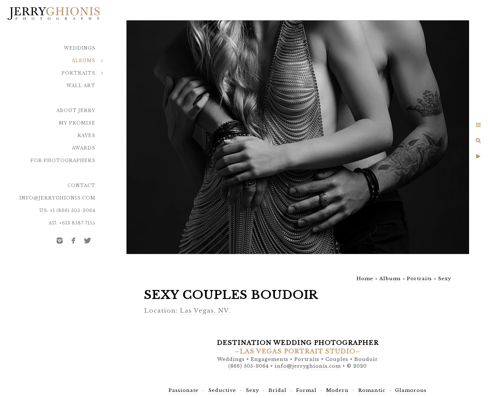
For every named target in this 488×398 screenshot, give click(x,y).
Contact (81, 185)
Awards (83, 148)
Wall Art (80, 85)
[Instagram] (60, 241)
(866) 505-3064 (248, 366)
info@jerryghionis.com (57, 198)
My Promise (77, 123)
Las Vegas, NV (204, 310)
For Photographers (62, 160)
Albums (83, 60)
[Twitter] (87, 241)
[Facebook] (74, 241)
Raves (86, 135)
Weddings (79, 48)
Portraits (78, 73)
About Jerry (75, 110)
